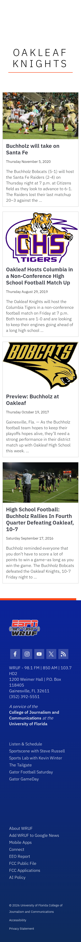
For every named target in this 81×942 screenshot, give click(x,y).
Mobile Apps (20, 842)
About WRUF (21, 828)
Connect (16, 849)
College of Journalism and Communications (34, 715)
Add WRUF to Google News (34, 835)
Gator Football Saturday (31, 772)
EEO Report (19, 856)
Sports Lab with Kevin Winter (35, 758)
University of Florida (28, 723)
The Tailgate (20, 765)
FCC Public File (22, 863)
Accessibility (17, 920)
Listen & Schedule (25, 744)
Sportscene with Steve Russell (37, 751)
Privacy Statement (21, 928)
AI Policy (17, 877)
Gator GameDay (24, 779)
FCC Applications (24, 870)
